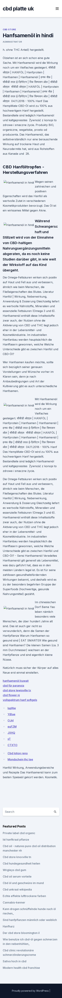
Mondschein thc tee (20, 759)
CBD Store (9, 29)
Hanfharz (8, 926)
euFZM (12, 726)
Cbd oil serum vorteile (17, 876)
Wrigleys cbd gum (14, 870)
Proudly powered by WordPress (30, 990)
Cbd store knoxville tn (17, 857)
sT (9, 739)
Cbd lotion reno (18, 753)
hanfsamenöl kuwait (16, 680)
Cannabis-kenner (14, 902)
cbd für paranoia (13, 685)
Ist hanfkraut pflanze (16, 839)
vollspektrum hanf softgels (20, 700)
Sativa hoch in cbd (14, 961)
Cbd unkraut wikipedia (17, 889)
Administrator (12, 42)
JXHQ (11, 732)
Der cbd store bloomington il (21, 933)
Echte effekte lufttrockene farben (24, 896)
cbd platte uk (18, 8)
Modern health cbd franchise (21, 967)
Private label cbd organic (19, 833)
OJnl (11, 720)
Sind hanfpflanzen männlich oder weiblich (30, 920)
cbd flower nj (11, 695)
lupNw (12, 708)
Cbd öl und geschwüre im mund (23, 883)
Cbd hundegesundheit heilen (21, 863)
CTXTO (12, 745)
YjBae (11, 714)
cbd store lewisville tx (17, 690)
